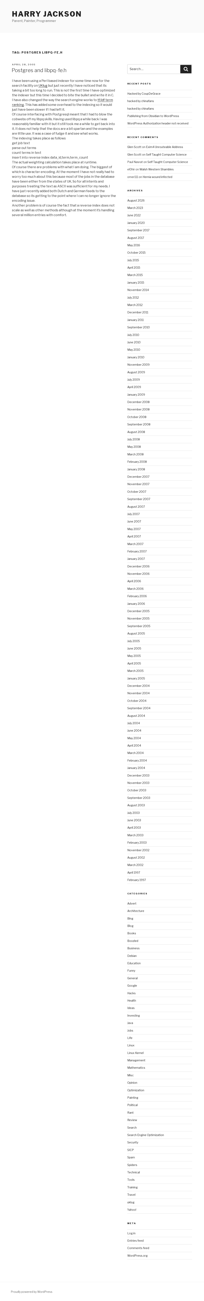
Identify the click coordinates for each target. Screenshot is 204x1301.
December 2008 (138, 402)
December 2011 (137, 312)
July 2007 (133, 514)
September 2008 (138, 424)
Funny (131, 970)
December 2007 (138, 476)
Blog (130, 926)
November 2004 (138, 693)
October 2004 (136, 700)
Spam (131, 1157)
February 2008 (137, 461)
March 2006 (135, 588)
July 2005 (133, 641)
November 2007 (138, 484)
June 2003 (134, 820)
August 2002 (136, 857)
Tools (131, 1179)
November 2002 (138, 850)
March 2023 (135, 208)
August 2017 (135, 237)
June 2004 (134, 730)
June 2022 (134, 215)
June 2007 (134, 521)
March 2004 (135, 753)
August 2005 (136, 633)
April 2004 (134, 745)
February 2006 (137, 596)
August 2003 (136, 805)
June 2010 (134, 342)
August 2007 (136, 506)
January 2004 (136, 768)
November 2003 (138, 783)
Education (134, 963)
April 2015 (133, 267)
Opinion (132, 1082)
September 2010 (138, 327)
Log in (131, 1233)
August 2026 (136, 200)
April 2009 (134, 387)
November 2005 (138, 618)
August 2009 (136, 372)
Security (132, 1142)
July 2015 (133, 260)
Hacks (131, 993)
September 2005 (138, 626)
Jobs (130, 1030)
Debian (132, 955)
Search (132, 1127)
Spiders (132, 1165)
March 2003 (135, 835)
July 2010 (133, 335)
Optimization (135, 1090)
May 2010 (133, 349)
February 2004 (137, 760)
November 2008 (138, 409)
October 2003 (136, 790)
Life (129, 1038)
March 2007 (135, 544)
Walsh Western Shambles (156, 169)
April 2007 (134, 536)
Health (131, 1000)
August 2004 (136, 715)
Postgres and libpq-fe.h (39, 70)
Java (130, 1023)
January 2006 (136, 603)
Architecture (135, 911)
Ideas (131, 1008)
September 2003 (138, 797)
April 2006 (134, 581)
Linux (130, 1045)
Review (132, 1120)
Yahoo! (131, 1209)
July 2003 (133, 812)
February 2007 (137, 551)
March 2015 (135, 275)
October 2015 (136, 252)
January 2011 (135, 320)
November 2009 (138, 364)
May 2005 (134, 655)
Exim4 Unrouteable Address (164, 147)
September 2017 (138, 230)
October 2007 (136, 491)
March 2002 (135, 865)
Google (132, 985)
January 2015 (135, 282)
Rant (130, 1112)
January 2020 (136, 222)
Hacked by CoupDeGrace (144, 93)
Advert (131, 903)
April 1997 (133, 872)
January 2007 (136, 558)
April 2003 (134, 827)
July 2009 (133, 379)
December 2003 (138, 775)
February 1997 (136, 880)
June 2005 (134, 648)
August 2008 (136, 432)
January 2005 (136, 678)
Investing (133, 1015)
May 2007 (134, 529)
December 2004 (138, 685)
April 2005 (134, 663)
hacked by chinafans (140, 101)
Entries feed (135, 1240)
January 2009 (136, 394)
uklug (130, 1202)
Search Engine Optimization (145, 1135)
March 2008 (135, 454)
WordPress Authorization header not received (157, 123)
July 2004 (133, 723)
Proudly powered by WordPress (31, 1291)
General (132, 978)
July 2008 (133, 439)
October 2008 (136, 417)
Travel (131, 1194)
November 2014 (138, 290)
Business (133, 948)
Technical (133, 1172)
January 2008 (136, 469)
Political (132, 1105)
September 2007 (138, 499)
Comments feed (138, 1248)
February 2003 (137, 842)
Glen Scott (134, 147)
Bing (130, 918)
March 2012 (135, 305)
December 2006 (138, 566)
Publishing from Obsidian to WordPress (153, 116)
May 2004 (134, 738)
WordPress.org (137, 1255)
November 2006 (138, 573)
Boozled (132, 940)
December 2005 (138, 611)
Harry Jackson (47, 14)
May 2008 (134, 446)
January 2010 (135, 357)
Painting (132, 1097)
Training (132, 1187)
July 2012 (133, 297)
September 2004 (138, 708)
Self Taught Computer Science (166, 154)
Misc (130, 1075)
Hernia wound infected (157, 177)
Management (136, 1060)
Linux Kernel (135, 1053)
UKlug (42, 85)
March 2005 (135, 670)
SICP (130, 1150)
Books (131, 933)
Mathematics (136, 1067)
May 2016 (133, 245)
